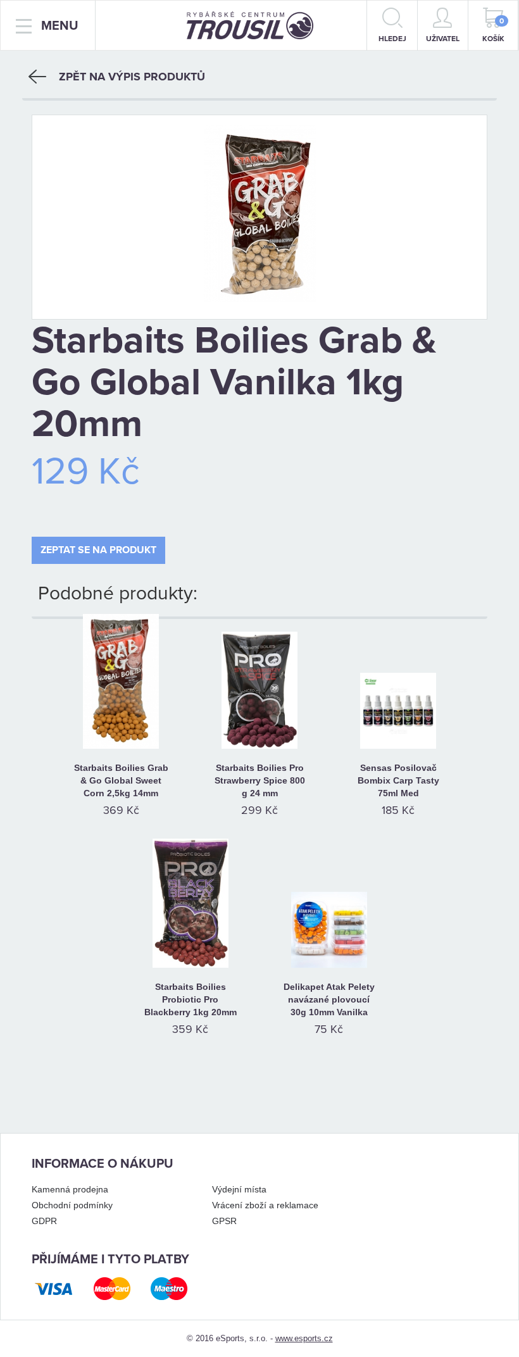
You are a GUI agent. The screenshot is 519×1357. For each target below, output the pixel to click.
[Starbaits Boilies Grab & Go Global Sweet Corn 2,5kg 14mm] (121, 695)
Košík (493, 29)
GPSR (224, 1221)
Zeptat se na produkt (98, 550)
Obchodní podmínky (72, 1205)
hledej (392, 38)
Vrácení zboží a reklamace (265, 1205)
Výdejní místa (239, 1189)
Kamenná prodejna (70, 1189)
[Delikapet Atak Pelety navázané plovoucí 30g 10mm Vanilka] (329, 914)
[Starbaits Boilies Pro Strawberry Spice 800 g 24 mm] (260, 695)
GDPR (44, 1221)
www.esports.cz (304, 1338)
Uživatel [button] (443, 38)
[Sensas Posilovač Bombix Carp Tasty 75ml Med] (398, 695)
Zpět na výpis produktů (132, 77)
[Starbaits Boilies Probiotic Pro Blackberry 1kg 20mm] (190, 914)
